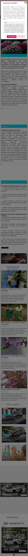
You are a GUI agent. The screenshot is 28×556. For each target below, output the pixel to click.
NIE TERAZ (21, 36)
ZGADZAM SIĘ (11, 36)
